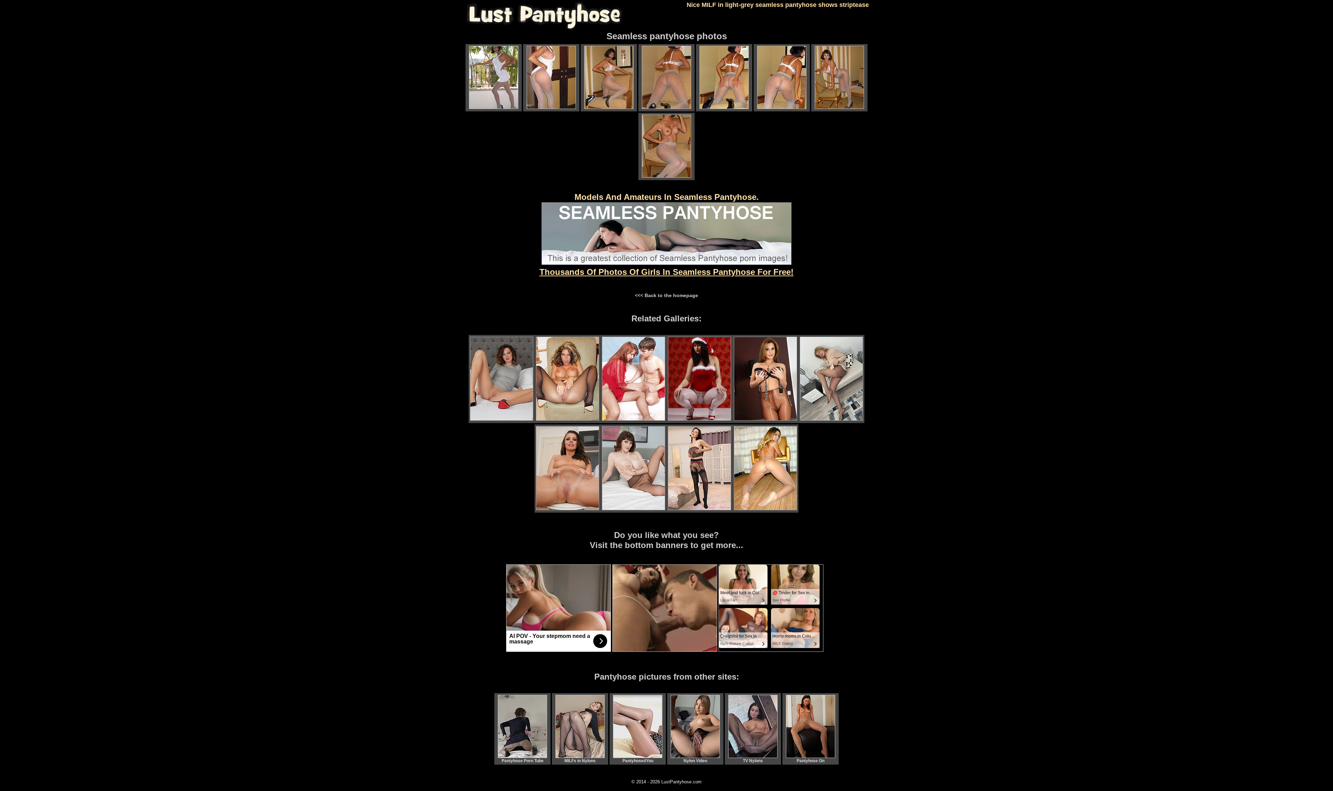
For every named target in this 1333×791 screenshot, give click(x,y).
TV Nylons (753, 760)
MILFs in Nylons (580, 760)
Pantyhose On (810, 760)
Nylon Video (695, 760)
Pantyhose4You (637, 760)
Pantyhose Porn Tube (523, 760)
